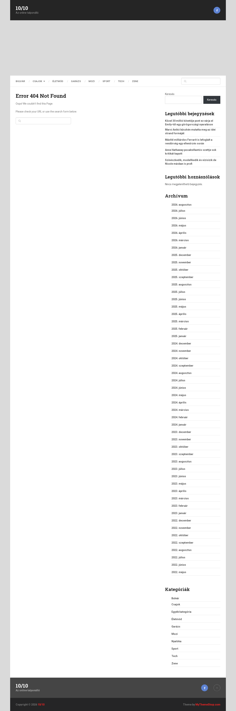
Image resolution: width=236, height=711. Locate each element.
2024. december (181, 343)
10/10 (22, 8)
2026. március (180, 240)
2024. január (178, 424)
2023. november (181, 439)
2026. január (178, 247)
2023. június (178, 476)
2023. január (178, 513)
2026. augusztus (181, 204)
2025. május (178, 306)
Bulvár (20, 81)
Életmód (57, 81)
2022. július (178, 557)
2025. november (181, 262)
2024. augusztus (181, 373)
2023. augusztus (181, 461)
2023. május (178, 483)
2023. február (179, 505)
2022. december (181, 520)
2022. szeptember (182, 542)
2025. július (178, 291)
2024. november (181, 350)
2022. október (179, 535)
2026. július (178, 210)
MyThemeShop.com (207, 704)
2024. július (178, 380)
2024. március (180, 409)
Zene (135, 81)
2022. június (178, 564)
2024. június (178, 387)
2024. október (179, 358)
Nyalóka (176, 641)
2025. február (179, 328)
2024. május (178, 395)
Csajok (37, 81)
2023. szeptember (182, 454)
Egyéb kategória (181, 611)
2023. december (181, 432)
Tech (121, 81)
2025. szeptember (182, 277)
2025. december (181, 255)
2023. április (178, 491)
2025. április (178, 314)
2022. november (181, 527)
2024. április (178, 402)
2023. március (180, 498)
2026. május (178, 225)
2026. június (178, 218)
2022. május (178, 572)
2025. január (178, 336)
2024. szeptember (182, 365)
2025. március (180, 321)
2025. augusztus (181, 284)
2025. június (178, 299)
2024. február (179, 417)
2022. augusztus (181, 550)
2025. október (179, 269)
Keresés (169, 94)
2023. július (178, 468)
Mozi (91, 81)
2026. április (178, 232)
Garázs (76, 81)
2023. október (179, 446)
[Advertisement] (118, 48)
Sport (106, 81)
